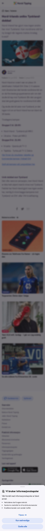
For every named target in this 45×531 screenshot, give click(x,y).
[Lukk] (22, 486)
